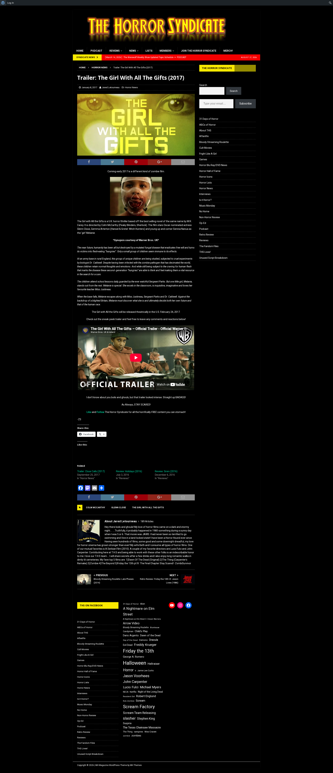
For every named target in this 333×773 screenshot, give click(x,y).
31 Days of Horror (208, 118)
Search (203, 85)
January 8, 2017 (89, 87)
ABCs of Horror (207, 124)
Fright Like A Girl (208, 153)
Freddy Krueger (145, 645)
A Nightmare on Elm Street (138, 611)
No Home (204, 211)
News (132, 50)
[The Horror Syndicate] (155, 45)
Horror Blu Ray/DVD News (213, 165)
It (135, 671)
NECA (125, 692)
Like (89, 412)
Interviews (205, 194)
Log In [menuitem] (10, 2)
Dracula (153, 639)
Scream (140, 700)
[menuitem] (3, 3)
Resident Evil (129, 696)
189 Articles (146, 521)
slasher (129, 718)
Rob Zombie (128, 701)
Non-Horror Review (209, 217)
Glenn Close (118, 507)
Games (203, 159)
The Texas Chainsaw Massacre (142, 727)
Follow (100, 412)
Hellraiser (154, 663)
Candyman (128, 631)
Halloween (134, 663)
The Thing (128, 732)
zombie (126, 736)
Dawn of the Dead (150, 635)
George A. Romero (133, 656)
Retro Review (206, 234)
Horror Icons (205, 176)
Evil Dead (128, 645)
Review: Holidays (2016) (129, 471)
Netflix (133, 692)
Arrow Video (131, 623)
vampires (138, 731)
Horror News (131, 87)
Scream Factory (139, 706)
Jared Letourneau (110, 87)
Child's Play (141, 631)
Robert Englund (146, 696)
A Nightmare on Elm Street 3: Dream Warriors (142, 619)
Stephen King (146, 718)
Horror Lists (205, 182)
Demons (143, 640)
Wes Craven (150, 731)
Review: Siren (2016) (166, 471)
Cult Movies (205, 147)
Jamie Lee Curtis (145, 670)
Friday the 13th (138, 651)
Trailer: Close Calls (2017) (91, 471)
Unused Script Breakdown (213, 257)
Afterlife (204, 136)
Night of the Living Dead (150, 691)
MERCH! (228, 50)
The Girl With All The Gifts (148, 507)
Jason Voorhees (136, 676)
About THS (205, 130)
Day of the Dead (130, 640)
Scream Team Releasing (139, 713)
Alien (142, 604)
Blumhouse (154, 627)
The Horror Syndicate (217, 68)
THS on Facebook (91, 605)
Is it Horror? (205, 200)
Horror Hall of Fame (209, 171)
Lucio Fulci (130, 687)
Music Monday (207, 205)
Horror (128, 670)
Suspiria (127, 723)
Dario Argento (131, 635)
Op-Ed (202, 223)
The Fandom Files (209, 246)
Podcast (96, 50)
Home (79, 50)
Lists (149, 50)
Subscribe (245, 103)
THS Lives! (205, 252)
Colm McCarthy (95, 507)
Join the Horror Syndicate (198, 50)
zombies (136, 735)
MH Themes (136, 765)
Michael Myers (150, 687)
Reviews (114, 50)
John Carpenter (135, 682)
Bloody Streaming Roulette (214, 142)
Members (166, 50)
